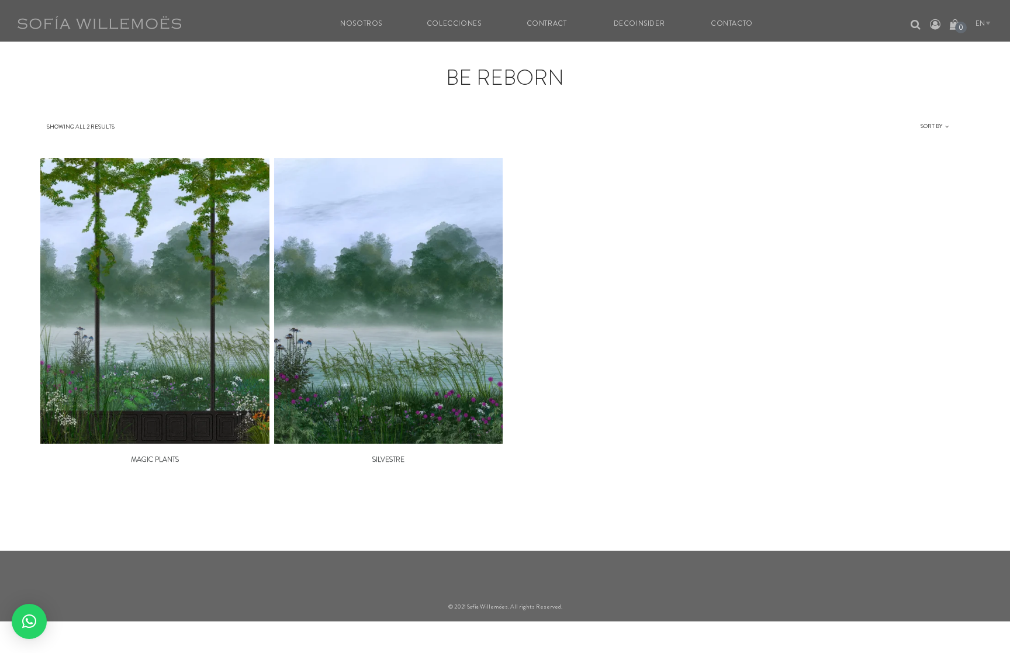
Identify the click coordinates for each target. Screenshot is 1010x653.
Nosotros (361, 23)
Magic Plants (155, 459)
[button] (29, 621)
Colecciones (454, 23)
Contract (547, 23)
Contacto (732, 23)
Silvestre (388, 459)
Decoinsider (639, 23)
